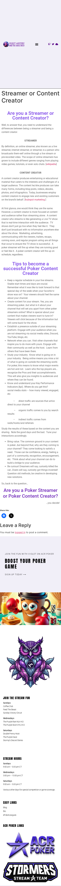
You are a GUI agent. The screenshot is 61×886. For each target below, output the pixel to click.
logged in (20, 532)
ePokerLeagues (9, 815)
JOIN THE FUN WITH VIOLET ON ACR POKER (29, 554)
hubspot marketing (35, 199)
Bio (4, 811)
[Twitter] (53, 44)
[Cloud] (57, 44)
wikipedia (51, 164)
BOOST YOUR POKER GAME (25, 563)
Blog (5, 807)
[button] (36, 44)
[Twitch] (49, 44)
